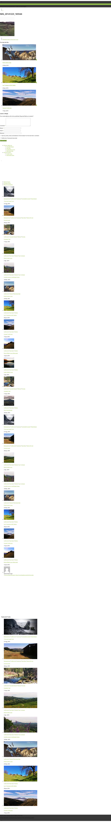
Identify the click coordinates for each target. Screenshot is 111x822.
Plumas (23, 236)
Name (2, 128)
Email (1, 130)
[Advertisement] (11, 170)
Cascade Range (10, 147)
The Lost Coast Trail (9, 201)
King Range (34, 198)
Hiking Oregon (7, 152)
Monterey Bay (9, 151)
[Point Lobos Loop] (19, 59)
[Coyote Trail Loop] (19, 105)
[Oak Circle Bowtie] (9, 405)
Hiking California (8, 145)
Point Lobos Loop (7, 62)
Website (2, 133)
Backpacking (7, 198)
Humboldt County (10, 149)
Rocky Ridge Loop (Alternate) (11, 353)
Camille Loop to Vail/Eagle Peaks (12, 277)
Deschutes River (10, 155)
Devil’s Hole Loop (8, 258)
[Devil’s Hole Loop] (9, 253)
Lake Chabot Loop (8, 372)
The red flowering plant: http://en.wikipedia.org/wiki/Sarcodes (19, 575)
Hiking (19, 236)
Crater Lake (9, 154)
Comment (3, 125)
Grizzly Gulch (7, 220)
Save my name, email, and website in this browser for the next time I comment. (20, 135)
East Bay (8, 148)
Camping (18, 198)
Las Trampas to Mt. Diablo (9, 85)
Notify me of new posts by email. (9, 138)
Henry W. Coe (30, 217)
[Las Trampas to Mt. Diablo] (19, 82)
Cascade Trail (7, 239)
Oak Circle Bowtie (8, 410)
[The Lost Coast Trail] (9, 196)
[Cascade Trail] (9, 234)
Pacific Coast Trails (4, 4)
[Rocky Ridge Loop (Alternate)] (9, 348)
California (13, 198)
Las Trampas (21, 256)
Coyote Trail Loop (7, 108)
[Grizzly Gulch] (9, 215)
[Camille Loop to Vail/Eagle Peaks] (9, 272)
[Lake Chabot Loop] (9, 367)
